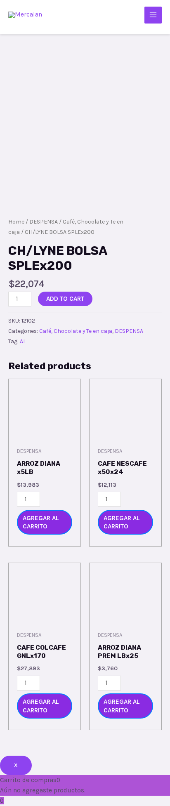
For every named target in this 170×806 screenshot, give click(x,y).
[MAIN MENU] (153, 15)
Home (16, 221)
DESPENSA (43, 221)
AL (23, 341)
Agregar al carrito (41, 522)
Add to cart (65, 298)
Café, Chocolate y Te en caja (75, 331)
